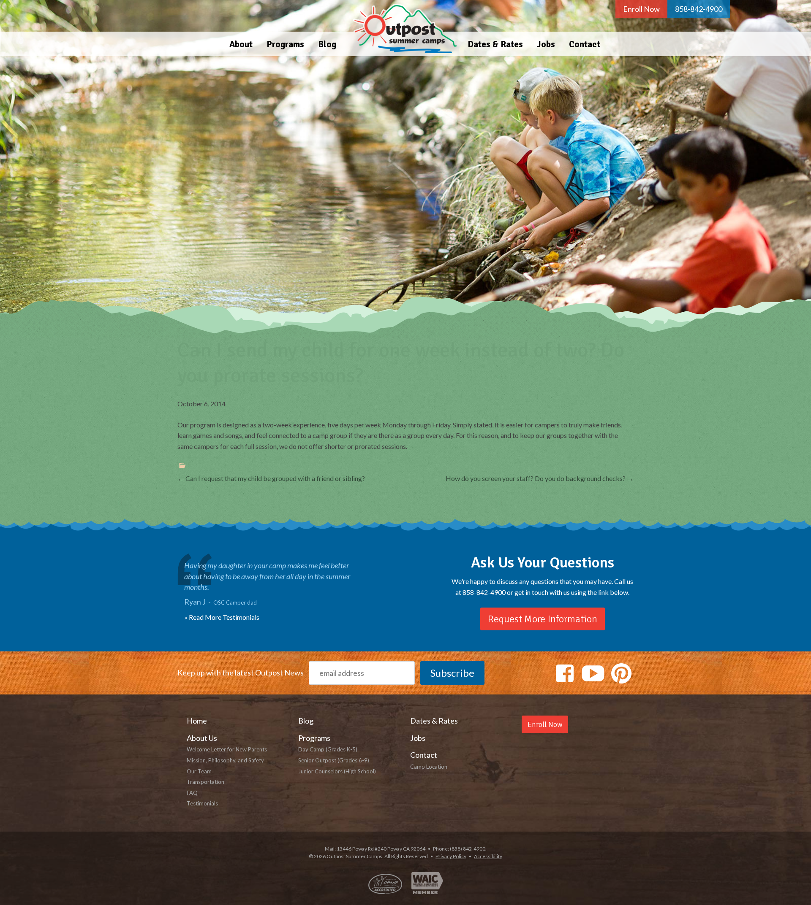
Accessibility (488, 856)
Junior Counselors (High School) (337, 771)
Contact (584, 44)
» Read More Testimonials (221, 617)
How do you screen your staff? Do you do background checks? (540, 478)
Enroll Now (641, 9)
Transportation (205, 781)
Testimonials (202, 803)
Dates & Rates (495, 44)
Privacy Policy (450, 856)
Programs (285, 44)
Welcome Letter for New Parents (227, 749)
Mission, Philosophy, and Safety (225, 760)
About (241, 44)
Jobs (546, 44)
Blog (327, 44)
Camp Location (428, 766)
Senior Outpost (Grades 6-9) (333, 760)
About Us (202, 738)
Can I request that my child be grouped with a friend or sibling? (271, 478)
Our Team (199, 771)
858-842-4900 (698, 9)
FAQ (192, 792)
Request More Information (542, 619)
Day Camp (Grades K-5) (327, 749)
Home (402, 28)
